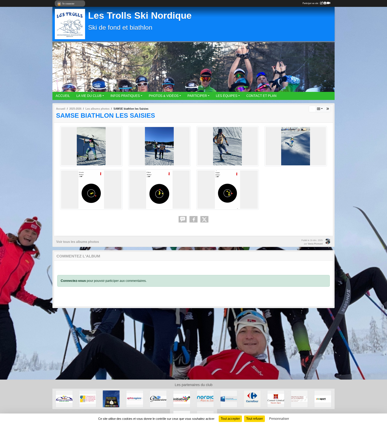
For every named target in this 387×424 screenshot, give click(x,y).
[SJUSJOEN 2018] (327, 109)
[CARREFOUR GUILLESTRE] (252, 398)
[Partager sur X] (204, 219)
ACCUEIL (63, 96)
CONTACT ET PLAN (261, 96)
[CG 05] (275, 398)
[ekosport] (322, 398)
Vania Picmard (315, 243)
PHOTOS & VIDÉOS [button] (164, 96)
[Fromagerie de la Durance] (299, 398)
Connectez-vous (73, 280)
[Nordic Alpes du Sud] (205, 398)
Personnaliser (279, 418)
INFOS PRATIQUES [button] (125, 96)
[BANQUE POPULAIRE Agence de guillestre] (228, 398)
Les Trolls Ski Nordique (140, 15)
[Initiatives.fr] (181, 398)
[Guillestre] (158, 398)
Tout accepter (230, 418)
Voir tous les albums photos (77, 241)
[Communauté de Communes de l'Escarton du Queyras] (87, 398)
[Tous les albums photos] (320, 109)
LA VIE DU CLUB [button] (89, 96)
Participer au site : (311, 3)
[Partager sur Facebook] (193, 219)
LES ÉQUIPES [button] (226, 96)
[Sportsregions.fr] (134, 398)
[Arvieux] (64, 398)
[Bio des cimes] (111, 398)
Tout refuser (254, 418)
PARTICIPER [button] (197, 96)
